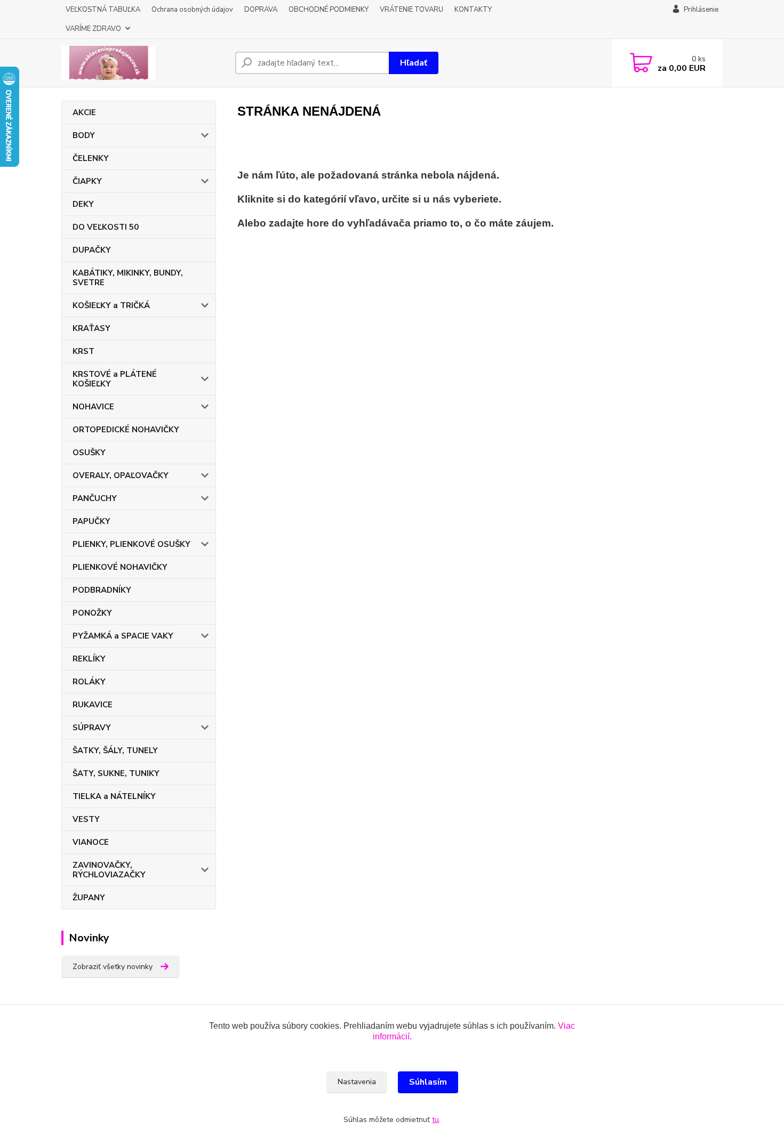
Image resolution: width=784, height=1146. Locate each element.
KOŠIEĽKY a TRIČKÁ (111, 305)
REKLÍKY (89, 658)
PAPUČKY (91, 521)
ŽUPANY (89, 897)
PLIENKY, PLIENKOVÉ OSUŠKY (131, 544)
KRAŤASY (91, 328)
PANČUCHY (95, 498)
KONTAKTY (473, 9)
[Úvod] (144, 63)
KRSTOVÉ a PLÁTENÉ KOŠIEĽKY (115, 379)
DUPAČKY (92, 250)
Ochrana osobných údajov (192, 9)
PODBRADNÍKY (102, 590)
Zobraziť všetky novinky (113, 967)
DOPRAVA (260, 9)
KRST (83, 351)
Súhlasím (428, 1082)
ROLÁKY (89, 681)
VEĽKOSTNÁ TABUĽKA (103, 9)
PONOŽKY (92, 613)
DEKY (83, 204)
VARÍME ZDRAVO (93, 29)
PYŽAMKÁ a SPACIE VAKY (123, 636)
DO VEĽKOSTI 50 (106, 227)
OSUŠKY (89, 452)
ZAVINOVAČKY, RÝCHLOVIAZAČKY (109, 870)
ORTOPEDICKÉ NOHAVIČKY (126, 429)
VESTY (86, 819)
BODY (84, 135)
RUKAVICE (93, 704)
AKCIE (84, 112)
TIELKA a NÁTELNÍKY (114, 796)
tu (435, 1120)
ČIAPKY (87, 181)
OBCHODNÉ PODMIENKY (329, 9)
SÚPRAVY (92, 727)
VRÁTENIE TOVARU (411, 9)
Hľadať (413, 63)
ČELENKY (91, 158)
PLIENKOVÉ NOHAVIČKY (120, 567)
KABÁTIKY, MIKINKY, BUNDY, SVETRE (128, 278)
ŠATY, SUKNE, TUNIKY (116, 773)
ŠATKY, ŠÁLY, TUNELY (115, 750)
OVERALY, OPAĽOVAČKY (121, 475)
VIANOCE (91, 842)
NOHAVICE (93, 406)
